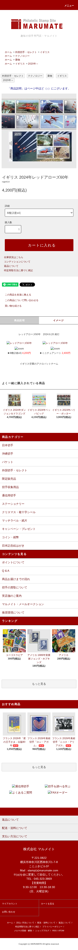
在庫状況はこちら (13, 257)
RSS (54, 930)
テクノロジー (22, 56)
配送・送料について (46, 923)
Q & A (5, 570)
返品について (11, 266)
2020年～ (33, 63)
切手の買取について (14, 587)
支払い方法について (25, 923)
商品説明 (19, 320)
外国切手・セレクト (26, 52)
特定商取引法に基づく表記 (18, 270)
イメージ (58, 320)
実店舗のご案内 (12, 595)
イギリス (45, 52)
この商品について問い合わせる (21, 300)
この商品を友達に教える (18, 294)
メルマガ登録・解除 (23, 930)
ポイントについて (13, 562)
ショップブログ (42, 930)
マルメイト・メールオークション (23, 604)
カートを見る (47, 903)
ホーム (8, 52)
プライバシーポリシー (52, 927)
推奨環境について (13, 612)
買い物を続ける (13, 305)
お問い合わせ (8, 912)
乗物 (17, 59)
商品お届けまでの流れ (16, 579)
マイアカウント (9, 903)
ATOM (61, 930)
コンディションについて (17, 261)
